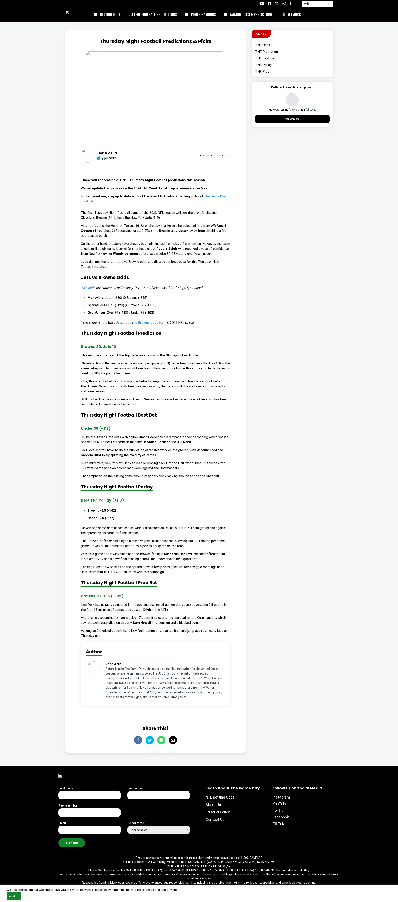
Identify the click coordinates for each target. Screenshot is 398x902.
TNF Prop (262, 71)
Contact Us (215, 819)
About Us (213, 804)
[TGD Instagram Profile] (284, 4)
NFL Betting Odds (107, 14)
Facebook (281, 817)
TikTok (278, 823)
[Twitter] (150, 740)
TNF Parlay (263, 65)
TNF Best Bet (265, 58)
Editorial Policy (218, 812)
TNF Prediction (266, 52)
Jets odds (123, 323)
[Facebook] (138, 740)
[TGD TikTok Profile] (291, 4)
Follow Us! (292, 118)
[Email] (173, 740)
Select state (136, 823)
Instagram (281, 797)
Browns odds (148, 323)
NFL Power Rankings (200, 14)
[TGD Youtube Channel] (261, 4)
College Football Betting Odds (153, 14)
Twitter (279, 810)
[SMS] (161, 740)
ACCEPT (14, 895)
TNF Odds (262, 45)
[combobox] (304, 4)
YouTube (280, 804)
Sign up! (72, 843)
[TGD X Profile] (277, 4)
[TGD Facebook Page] (269, 4)
